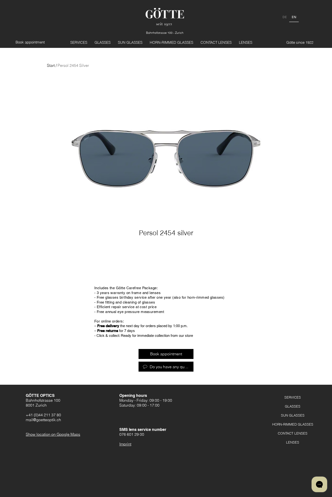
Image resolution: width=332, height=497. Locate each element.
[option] (284, 17)
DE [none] (284, 17)
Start (51, 65)
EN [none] (294, 17)
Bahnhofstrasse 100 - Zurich (164, 33)
